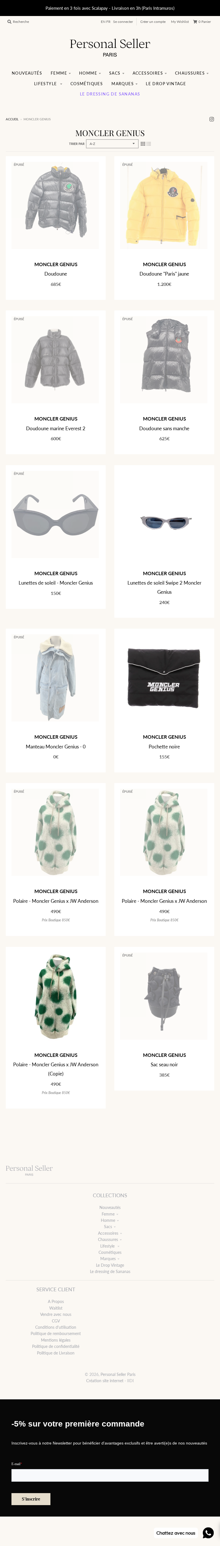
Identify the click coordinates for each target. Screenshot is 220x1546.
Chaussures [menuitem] (190, 73)
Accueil (12, 119)
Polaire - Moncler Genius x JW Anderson (55, 901)
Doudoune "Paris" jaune (164, 274)
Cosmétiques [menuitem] (86, 83)
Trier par (77, 144)
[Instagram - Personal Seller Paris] (211, 118)
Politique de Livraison (55, 1352)
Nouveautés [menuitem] (27, 73)
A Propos (56, 1301)
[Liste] (148, 143)
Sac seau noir (164, 1064)
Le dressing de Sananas (110, 1271)
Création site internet (104, 1380)
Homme (108, 1220)
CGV (56, 1320)
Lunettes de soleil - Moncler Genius (56, 583)
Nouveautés (110, 1207)
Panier (205, 21)
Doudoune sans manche (164, 428)
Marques (108, 1258)
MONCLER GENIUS (55, 264)
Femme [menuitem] (59, 73)
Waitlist (55, 1308)
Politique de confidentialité (55, 1346)
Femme (108, 1214)
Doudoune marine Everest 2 (55, 428)
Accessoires (108, 1233)
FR (108, 21)
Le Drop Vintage (110, 1265)
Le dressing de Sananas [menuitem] (110, 93)
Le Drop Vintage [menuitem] (166, 83)
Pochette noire (164, 747)
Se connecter (123, 21)
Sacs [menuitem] (115, 73)
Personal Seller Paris (118, 1374)
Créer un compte (153, 21)
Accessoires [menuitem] (148, 73)
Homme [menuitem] (88, 73)
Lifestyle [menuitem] (46, 83)
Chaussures (108, 1239)
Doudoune (55, 274)
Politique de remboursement (56, 1333)
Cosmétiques (110, 1252)
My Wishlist (180, 21)
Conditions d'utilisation (55, 1327)
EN (103, 21)
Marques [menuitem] (122, 83)
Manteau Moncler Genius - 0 (56, 747)
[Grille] (143, 143)
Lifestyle (108, 1246)
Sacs (108, 1226)
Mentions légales (55, 1340)
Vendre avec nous (55, 1314)
